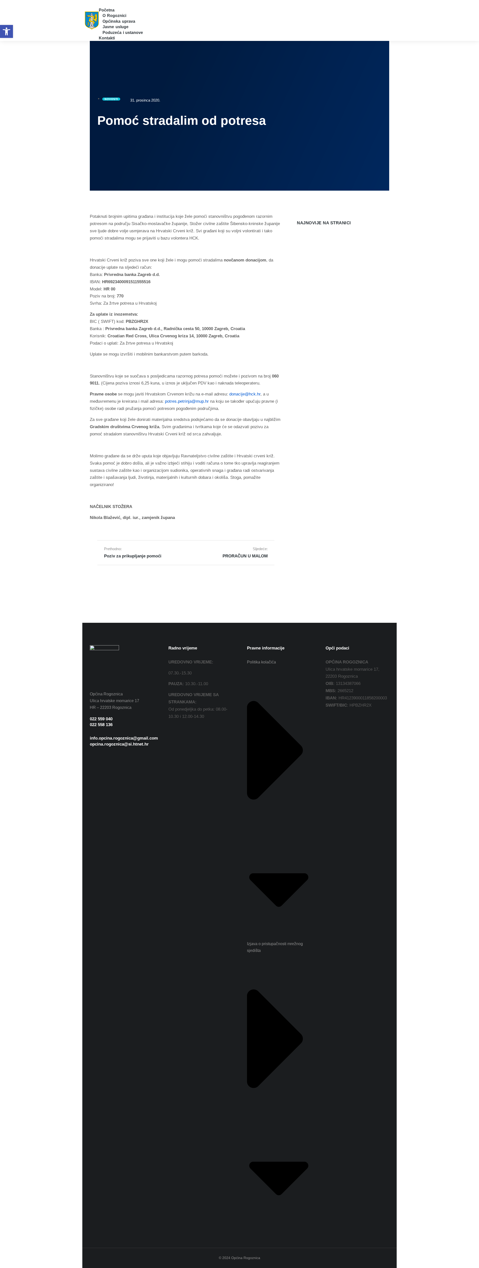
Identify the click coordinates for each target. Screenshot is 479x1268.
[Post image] (307, 246)
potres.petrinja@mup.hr (187, 401)
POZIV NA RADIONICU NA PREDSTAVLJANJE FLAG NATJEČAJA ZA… (334, 269)
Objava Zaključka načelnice (324, 379)
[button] (102, 3)
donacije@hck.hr (244, 394)
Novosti (303, 283)
